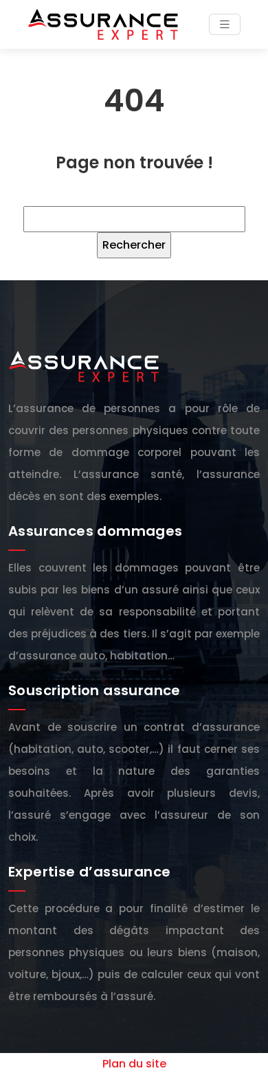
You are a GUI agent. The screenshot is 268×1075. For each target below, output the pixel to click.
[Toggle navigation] (225, 24)
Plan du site (134, 1064)
